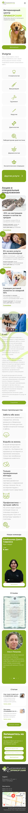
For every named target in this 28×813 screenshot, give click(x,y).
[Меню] (25, 3)
